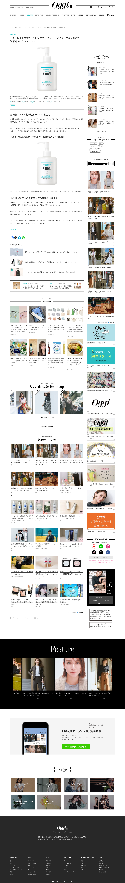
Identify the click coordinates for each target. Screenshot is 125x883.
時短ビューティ (57, 101)
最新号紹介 (102, 863)
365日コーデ (13, 874)
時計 (11, 872)
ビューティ (17, 27)
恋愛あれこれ (84, 861)
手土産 (65, 867)
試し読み (107, 600)
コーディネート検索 (47, 426)
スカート (12, 865)
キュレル (13, 230)
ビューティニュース (36, 27)
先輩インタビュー (32, 863)
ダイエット (48, 874)
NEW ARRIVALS (91, 15)
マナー (29, 869)
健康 (99, 148)
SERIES (101, 15)
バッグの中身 (31, 872)
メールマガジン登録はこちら (101, 557)
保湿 (49, 101)
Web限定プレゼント (104, 867)
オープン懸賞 (102, 872)
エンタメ (66, 865)
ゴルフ (65, 861)
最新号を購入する (101, 597)
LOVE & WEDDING (52, 15)
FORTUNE (65, 15)
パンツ (12, 863)
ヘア (101, 143)
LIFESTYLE (39, 15)
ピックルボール (67, 863)
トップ (11, 27)
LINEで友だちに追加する (76, 747)
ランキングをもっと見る (47, 417)
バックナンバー (101, 603)
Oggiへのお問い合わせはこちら (100, 626)
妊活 (82, 867)
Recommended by (71, 612)
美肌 (13, 104)
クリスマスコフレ (41, 618)
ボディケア (104, 146)
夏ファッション (14, 861)
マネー (29, 865)
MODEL (80, 15)
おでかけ (66, 869)
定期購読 (95, 600)
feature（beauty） (25, 27)
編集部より (102, 861)
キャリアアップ (32, 861)
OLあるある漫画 (32, 874)
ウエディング (84, 863)
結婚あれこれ (84, 865)
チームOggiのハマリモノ (70, 872)
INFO (73, 15)
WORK (22, 15)
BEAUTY (30, 15)
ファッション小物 (14, 867)
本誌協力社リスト (103, 865)
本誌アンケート (103, 869)
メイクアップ (94, 146)
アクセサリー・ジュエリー (17, 869)
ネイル (92, 148)
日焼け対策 (48, 861)
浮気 (82, 869)
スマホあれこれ (32, 867)
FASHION (13, 15)
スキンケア (28, 101)
